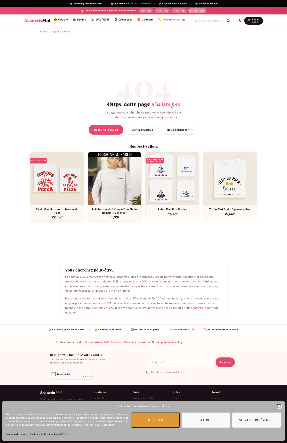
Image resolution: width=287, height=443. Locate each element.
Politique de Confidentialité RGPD (49, 434)
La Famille (99, 398)
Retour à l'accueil (106, 129)
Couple (60, 20)
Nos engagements (163, 342)
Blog (179, 342)
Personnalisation (171, 20)
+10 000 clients (142, 3)
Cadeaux (145, 20)
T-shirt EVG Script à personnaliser (230, 209)
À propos (216, 398)
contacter (197, 308)
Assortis (37, 20)
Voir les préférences (256, 420)
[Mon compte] (239, 20)
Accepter (155, 420)
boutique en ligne (103, 308)
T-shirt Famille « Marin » (172, 209)
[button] (279, 406)
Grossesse (123, 20)
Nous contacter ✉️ (180, 129)
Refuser (206, 420)
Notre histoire (93, 342)
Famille (79, 20)
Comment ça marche (137, 342)
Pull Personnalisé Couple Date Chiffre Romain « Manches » (114, 211)
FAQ (106, 342)
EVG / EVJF (100, 20)
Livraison (116, 342)
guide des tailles (166, 308)
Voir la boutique (142, 129)
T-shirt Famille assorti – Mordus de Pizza (57, 211)
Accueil (44, 31)
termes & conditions (172, 372)
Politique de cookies (17, 434)
